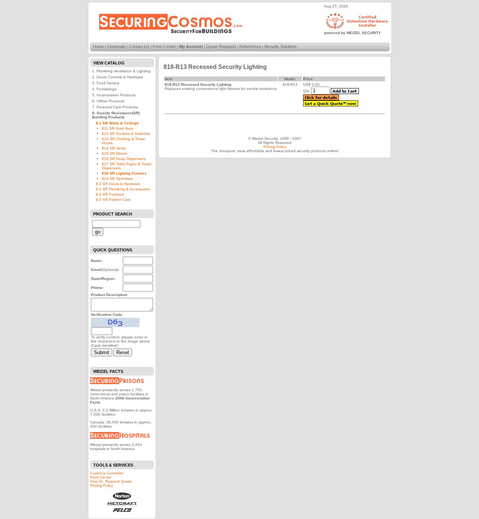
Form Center (164, 46)
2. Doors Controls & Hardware (117, 77)
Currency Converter (106, 473)
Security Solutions (280, 46)
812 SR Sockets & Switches (126, 134)
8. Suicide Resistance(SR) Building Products (116, 115)
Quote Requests (221, 46)
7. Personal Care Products (115, 107)
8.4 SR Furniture (110, 194)
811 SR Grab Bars (117, 128)
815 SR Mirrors (114, 153)
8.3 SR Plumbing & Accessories (123, 189)
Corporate (116, 46)
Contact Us (139, 46)
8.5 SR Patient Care (113, 199)
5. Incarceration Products (113, 95)
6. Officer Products (108, 101)
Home (98, 46)
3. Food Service (105, 83)
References (250, 46)
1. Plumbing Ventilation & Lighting (121, 71)
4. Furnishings (104, 89)
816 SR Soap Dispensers (124, 159)
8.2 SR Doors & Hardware (118, 184)
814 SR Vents (114, 148)
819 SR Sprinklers (117, 178)
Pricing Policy (101, 485)
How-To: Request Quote (111, 481)
